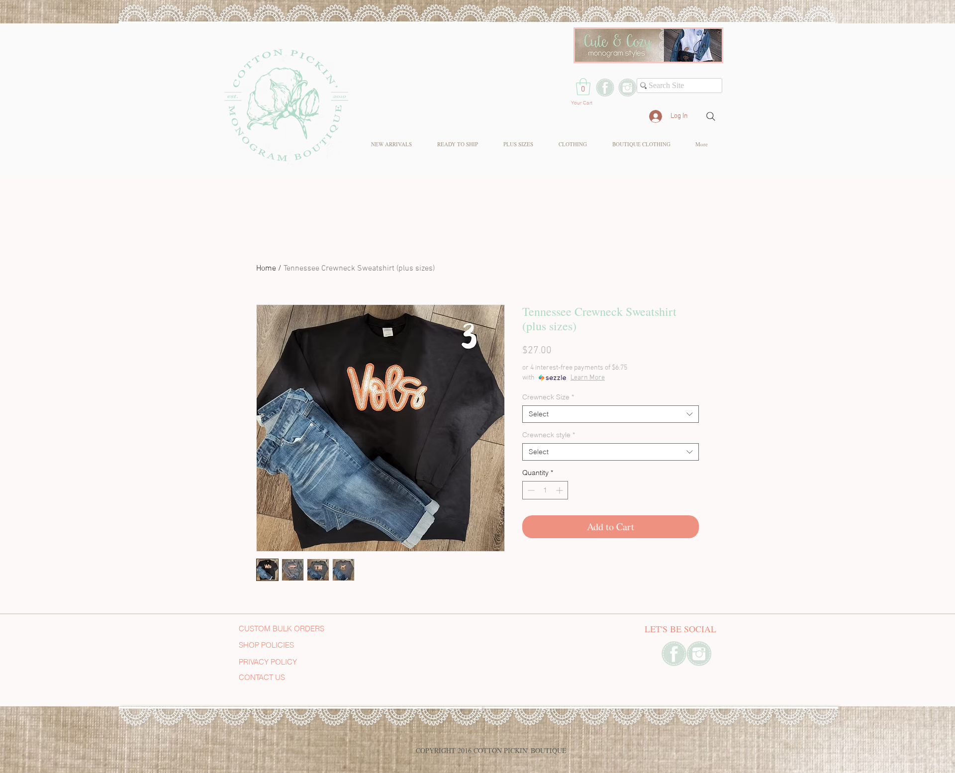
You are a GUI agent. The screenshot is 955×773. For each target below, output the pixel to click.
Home (266, 269)
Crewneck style (548, 435)
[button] (583, 87)
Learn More (588, 378)
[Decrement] (530, 490)
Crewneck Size (548, 397)
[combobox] (610, 414)
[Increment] (560, 490)
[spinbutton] (545, 490)
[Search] (710, 116)
